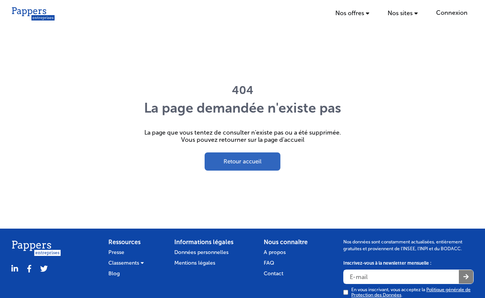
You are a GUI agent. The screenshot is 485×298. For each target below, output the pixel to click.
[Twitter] (44, 269)
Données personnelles (201, 252)
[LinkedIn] (14, 269)
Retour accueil (242, 161)
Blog (114, 273)
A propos (275, 252)
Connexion (452, 12)
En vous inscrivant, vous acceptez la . (411, 292)
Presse (116, 252)
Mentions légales (194, 263)
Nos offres (350, 13)
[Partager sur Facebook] (29, 269)
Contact (273, 273)
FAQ (269, 263)
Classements (124, 263)
